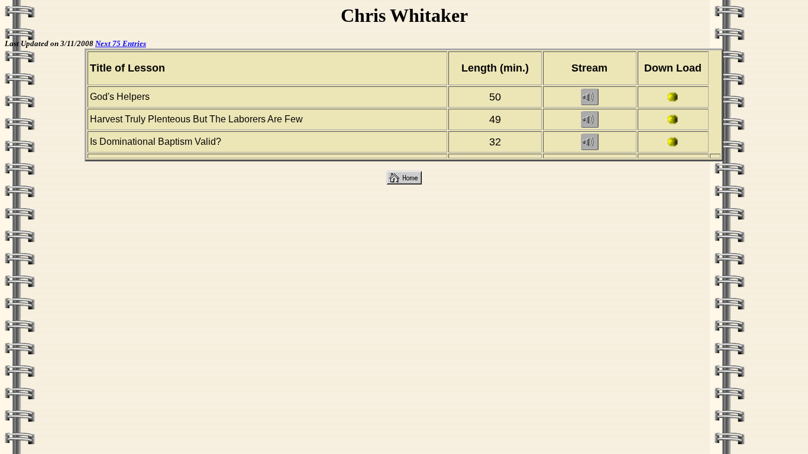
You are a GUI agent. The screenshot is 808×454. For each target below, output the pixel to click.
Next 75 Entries (120, 43)
